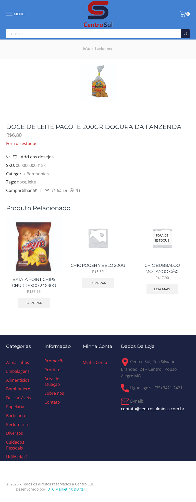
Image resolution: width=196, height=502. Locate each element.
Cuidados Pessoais (15, 445)
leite (32, 182)
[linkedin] (65, 190)
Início (87, 48)
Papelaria (15, 406)
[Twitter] (35, 190)
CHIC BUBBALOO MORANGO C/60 (162, 268)
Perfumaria (17, 424)
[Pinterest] (53, 190)
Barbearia (15, 415)
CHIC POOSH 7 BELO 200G (98, 265)
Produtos (53, 370)
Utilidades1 (17, 457)
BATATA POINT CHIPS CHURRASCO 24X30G (34, 282)
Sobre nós (54, 393)
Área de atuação (52, 381)
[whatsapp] (71, 190)
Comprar (34, 303)
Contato (52, 402)
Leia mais (162, 289)
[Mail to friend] (59, 190)
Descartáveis (18, 398)
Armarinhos (17, 362)
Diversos (14, 433)
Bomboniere (103, 48)
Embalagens (18, 371)
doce (21, 182)
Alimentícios (18, 380)
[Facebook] (41, 190)
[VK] (47, 190)
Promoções (55, 361)
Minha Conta (95, 362)
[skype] (77, 190)
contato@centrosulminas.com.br (153, 409)
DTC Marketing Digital (66, 489)
